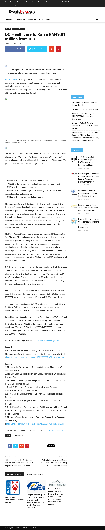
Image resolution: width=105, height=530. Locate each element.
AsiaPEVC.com (18, 2)
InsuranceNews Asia (80, 2)
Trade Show (21, 19)
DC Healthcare (18, 435)
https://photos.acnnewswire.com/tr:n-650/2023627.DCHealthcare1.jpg (35, 357)
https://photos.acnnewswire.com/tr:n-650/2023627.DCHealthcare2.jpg (35, 424)
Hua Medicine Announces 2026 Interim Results (14, 499)
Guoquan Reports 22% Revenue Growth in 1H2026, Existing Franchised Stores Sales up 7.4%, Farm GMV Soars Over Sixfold (85, 136)
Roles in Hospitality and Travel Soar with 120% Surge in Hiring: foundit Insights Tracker (54, 463)
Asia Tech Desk (51, 2)
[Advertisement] (70, 12)
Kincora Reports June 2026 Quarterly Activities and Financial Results (88, 207)
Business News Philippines (35, 2)
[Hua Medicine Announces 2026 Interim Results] (14, 487)
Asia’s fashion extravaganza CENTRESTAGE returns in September (83, 116)
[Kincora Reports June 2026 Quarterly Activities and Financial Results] (74, 207)
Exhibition (32, 19)
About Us (8, 2)
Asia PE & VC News (65, 2)
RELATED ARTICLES (15, 474)
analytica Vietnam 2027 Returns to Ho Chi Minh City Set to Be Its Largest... (88, 193)
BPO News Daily (10, 5)
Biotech (8, 29)
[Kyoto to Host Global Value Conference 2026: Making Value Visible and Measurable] (74, 221)
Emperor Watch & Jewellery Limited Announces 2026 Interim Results (85, 125)
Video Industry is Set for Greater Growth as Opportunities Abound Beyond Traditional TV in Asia (19, 463)
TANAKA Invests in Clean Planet (85, 110)
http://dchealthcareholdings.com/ (46, 340)
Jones (9, 43)
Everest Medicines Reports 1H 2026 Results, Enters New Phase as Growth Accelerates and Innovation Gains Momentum (55, 496)
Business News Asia (57, 430)
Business (9, 19)
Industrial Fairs (45, 19)
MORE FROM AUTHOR (35, 474)
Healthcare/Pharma (18, 29)
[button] (97, 19)
